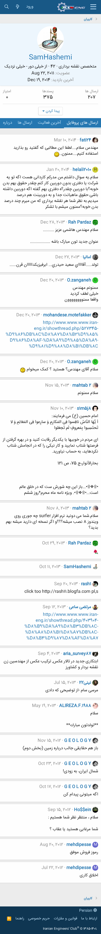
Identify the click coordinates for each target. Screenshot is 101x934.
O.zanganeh (79, 280)
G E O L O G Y (77, 740)
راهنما (19, 918)
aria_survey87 (77, 653)
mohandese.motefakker (67, 315)
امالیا (87, 257)
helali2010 (82, 169)
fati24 (85, 140)
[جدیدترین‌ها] (17, 6)
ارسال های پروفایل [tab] (82, 122)
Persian (86, 911)
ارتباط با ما (89, 918)
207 (92, 97)
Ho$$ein (82, 809)
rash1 (86, 584)
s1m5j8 (84, 408)
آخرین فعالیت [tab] (49, 122)
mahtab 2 (81, 385)
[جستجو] (6, 6)
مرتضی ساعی (80, 607)
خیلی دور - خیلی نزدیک (23, 66)
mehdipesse (78, 844)
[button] (93, 7)
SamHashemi (77, 566)
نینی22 (85, 682)
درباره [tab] (7, 122)
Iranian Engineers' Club (70, 928)
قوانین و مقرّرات (65, 918)
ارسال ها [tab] (25, 122)
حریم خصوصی (39, 918)
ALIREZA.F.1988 (75, 705)
